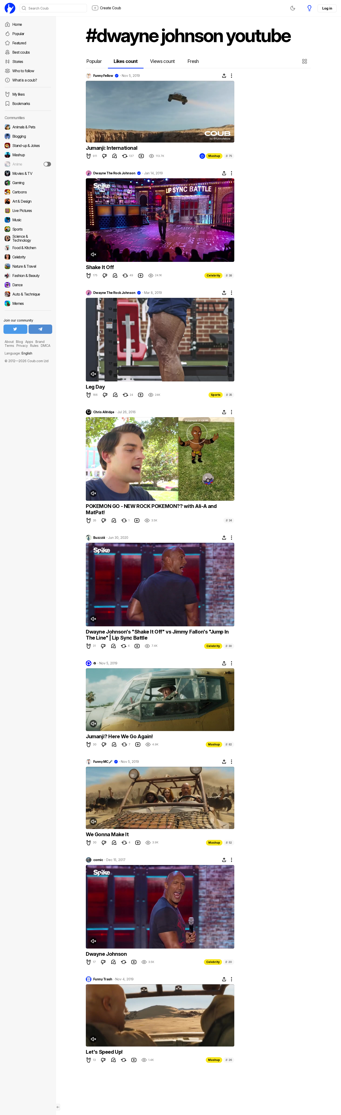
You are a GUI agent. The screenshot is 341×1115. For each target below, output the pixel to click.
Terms (9, 346)
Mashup (214, 156)
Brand (40, 342)
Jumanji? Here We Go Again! (119, 736)
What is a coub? (24, 80)
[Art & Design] (28, 201)
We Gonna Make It (107, 834)
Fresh (193, 61)
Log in (327, 8)
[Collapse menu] (58, 1107)
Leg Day (95, 387)
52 (229, 843)
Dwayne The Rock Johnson (114, 173)
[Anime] (28, 164)
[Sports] (28, 229)
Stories (17, 61)
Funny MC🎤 (102, 761)
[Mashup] (28, 154)
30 (228, 646)
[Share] (224, 75)
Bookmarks (21, 103)
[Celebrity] (28, 257)
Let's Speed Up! (104, 1052)
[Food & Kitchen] (28, 247)
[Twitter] (15, 329)
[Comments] (114, 156)
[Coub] (10, 8)
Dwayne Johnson (106, 954)
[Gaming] (28, 182)
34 (229, 520)
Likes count (126, 61)
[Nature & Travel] (28, 266)
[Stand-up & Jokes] (28, 145)
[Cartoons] (28, 192)
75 (229, 156)
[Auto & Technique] (28, 294)
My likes (18, 94)
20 (228, 962)
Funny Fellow (103, 75)
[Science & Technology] (28, 238)
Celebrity (213, 275)
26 (228, 1060)
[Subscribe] (47, 164)
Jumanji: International (111, 148)
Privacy (22, 346)
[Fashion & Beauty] (28, 275)
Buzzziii (99, 537)
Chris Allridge (103, 412)
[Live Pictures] (28, 210)
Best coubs (21, 52)
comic (98, 859)
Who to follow (23, 70)
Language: (18, 353)
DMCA (45, 346)
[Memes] (28, 303)
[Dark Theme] (292, 8)
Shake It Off (100, 267)
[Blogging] (28, 136)
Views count (162, 61)
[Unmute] (93, 254)
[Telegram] (40, 329)
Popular (18, 33)
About (9, 342)
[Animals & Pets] (28, 127)
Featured (19, 43)
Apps (29, 342)
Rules (34, 346)
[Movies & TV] (28, 173)
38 (229, 275)
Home (17, 24)
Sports (215, 395)
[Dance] (28, 284)
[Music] (28, 219)
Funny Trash (102, 979)
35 (229, 395)
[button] (305, 61)
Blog (19, 342)
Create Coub (110, 8)
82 (228, 744)
